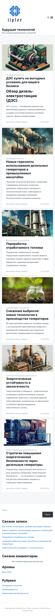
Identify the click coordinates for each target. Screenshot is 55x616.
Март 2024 (6, 572)
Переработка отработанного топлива (24, 245)
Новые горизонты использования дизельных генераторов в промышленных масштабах (27, 169)
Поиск (4, 510)
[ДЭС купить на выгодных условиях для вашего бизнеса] (27, 57)
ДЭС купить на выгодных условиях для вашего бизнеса (25, 82)
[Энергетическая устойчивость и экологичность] (27, 358)
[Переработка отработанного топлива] (27, 223)
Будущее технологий (18, 29)
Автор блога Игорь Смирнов (17, 122)
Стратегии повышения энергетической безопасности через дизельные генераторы (24, 459)
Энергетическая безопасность (21, 376)
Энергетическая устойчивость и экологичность (18, 382)
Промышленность (15, 75)
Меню (51, 17)
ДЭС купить (11, 106)
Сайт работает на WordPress (15, 608)
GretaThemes (45, 608)
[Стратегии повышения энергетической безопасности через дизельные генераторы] (27, 432)
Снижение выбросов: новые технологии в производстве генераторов (27, 314)
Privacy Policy (27, 611)
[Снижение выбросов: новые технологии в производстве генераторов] (27, 290)
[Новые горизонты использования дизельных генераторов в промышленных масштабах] (27, 141)
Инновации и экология (17, 241)
